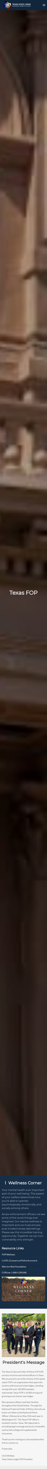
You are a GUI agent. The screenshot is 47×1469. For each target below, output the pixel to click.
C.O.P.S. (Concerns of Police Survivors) (19, 1260)
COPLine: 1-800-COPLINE (14, 1272)
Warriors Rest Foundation (14, 1266)
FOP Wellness (8, 1254)
